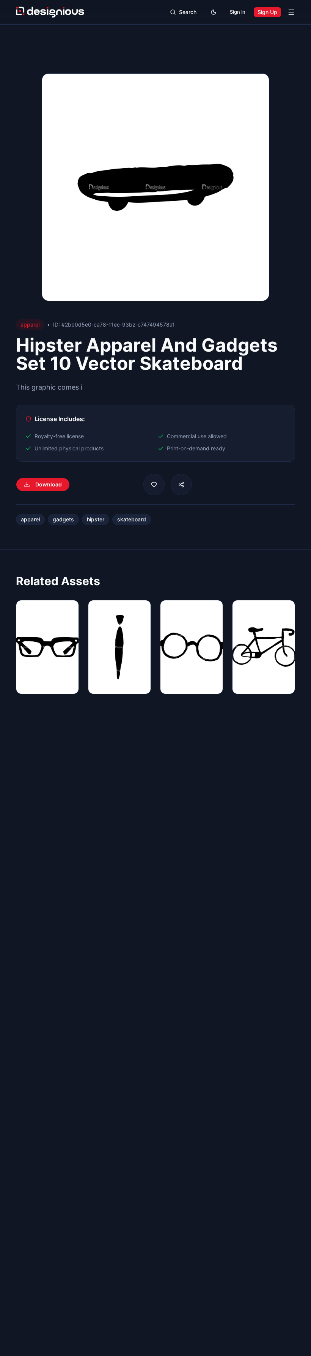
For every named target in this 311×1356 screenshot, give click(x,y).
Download (48, 484)
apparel (30, 519)
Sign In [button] (237, 12)
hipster (95, 519)
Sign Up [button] (267, 12)
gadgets (63, 519)
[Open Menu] (291, 12)
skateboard (131, 519)
